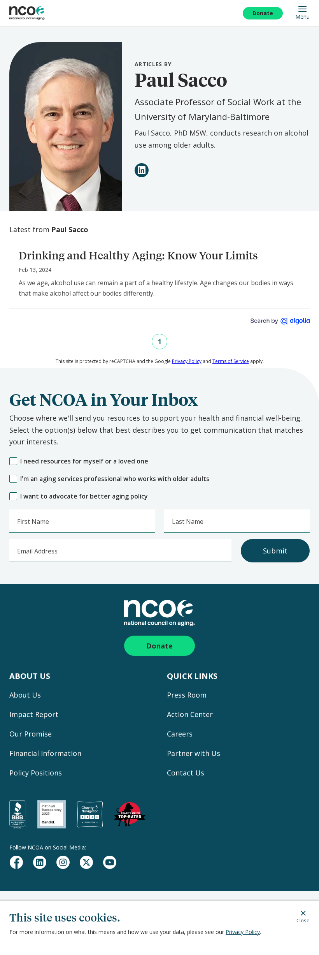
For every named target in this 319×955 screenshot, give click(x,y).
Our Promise (30, 733)
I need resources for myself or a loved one (84, 461)
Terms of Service (230, 361)
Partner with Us (193, 753)
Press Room (187, 695)
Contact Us (185, 772)
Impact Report (33, 714)
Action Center (190, 714)
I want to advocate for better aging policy (84, 496)
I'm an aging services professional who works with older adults (114, 479)
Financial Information (45, 753)
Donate (262, 13)
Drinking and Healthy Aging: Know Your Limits (138, 255)
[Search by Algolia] (280, 321)
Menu (302, 16)
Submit (275, 550)
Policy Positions (35, 772)
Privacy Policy (243, 932)
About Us (25, 695)
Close (303, 920)
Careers (180, 733)
